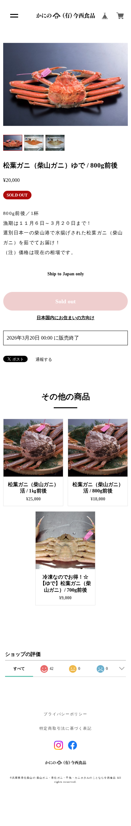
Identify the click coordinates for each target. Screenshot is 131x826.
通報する (44, 359)
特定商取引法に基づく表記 (65, 728)
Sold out (65, 301)
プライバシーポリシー (65, 714)
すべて (19, 668)
